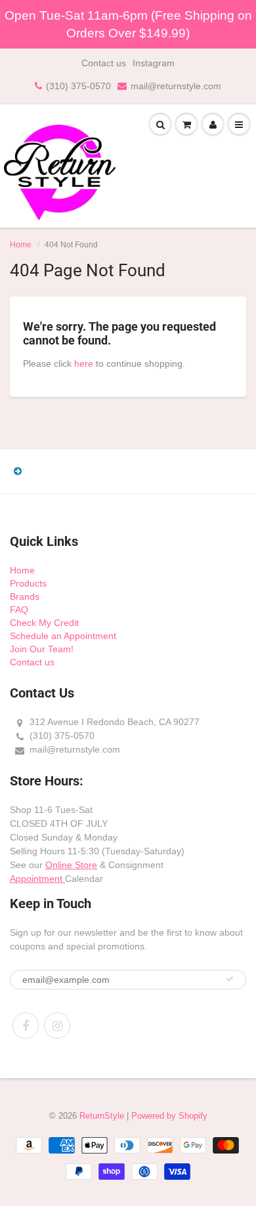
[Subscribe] (229, 978)
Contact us (103, 63)
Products (28, 583)
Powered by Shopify (169, 1116)
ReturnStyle (101, 1116)
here (83, 363)
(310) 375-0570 (78, 86)
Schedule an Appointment (63, 636)
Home (21, 244)
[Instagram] (57, 1025)
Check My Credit (44, 622)
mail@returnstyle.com (176, 86)
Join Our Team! (42, 649)
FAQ (19, 609)
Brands (24, 596)
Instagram (154, 63)
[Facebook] (25, 1025)
